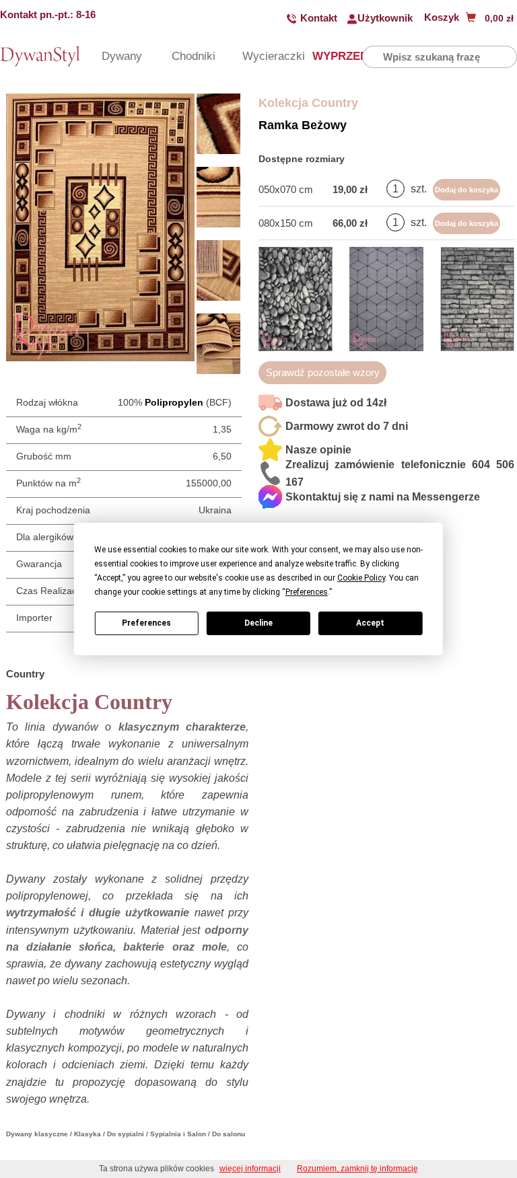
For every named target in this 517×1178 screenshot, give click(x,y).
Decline (258, 623)
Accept (370, 623)
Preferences (146, 623)
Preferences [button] (306, 592)
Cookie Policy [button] (361, 578)
